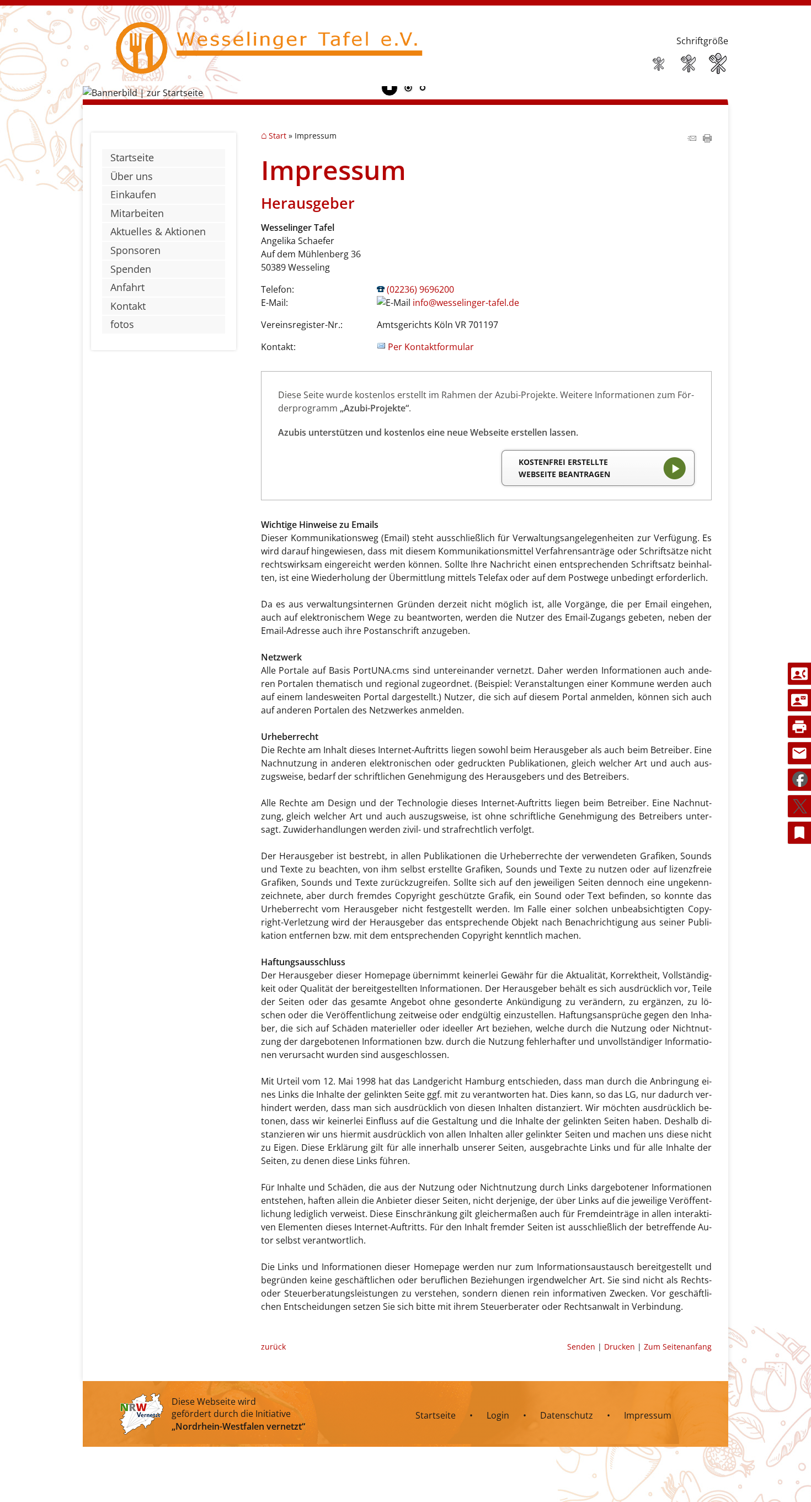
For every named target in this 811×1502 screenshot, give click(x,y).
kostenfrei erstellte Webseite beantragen (564, 468)
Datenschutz (566, 1415)
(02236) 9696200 (420, 289)
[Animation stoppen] (389, 88)
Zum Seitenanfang (678, 1346)
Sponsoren (135, 250)
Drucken (619, 1346)
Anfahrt (127, 287)
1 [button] (408, 89)
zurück (273, 1346)
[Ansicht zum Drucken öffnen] (707, 139)
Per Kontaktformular (431, 347)
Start (277, 136)
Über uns (131, 176)
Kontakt (128, 306)
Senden (581, 1346)
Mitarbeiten (137, 213)
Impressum (647, 1415)
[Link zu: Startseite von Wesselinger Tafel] (264, 54)
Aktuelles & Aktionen (158, 231)
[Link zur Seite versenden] (691, 139)
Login (498, 1415)
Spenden (130, 269)
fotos (122, 324)
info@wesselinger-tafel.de (466, 303)
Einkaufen (133, 194)
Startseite (132, 157)
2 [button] (423, 89)
